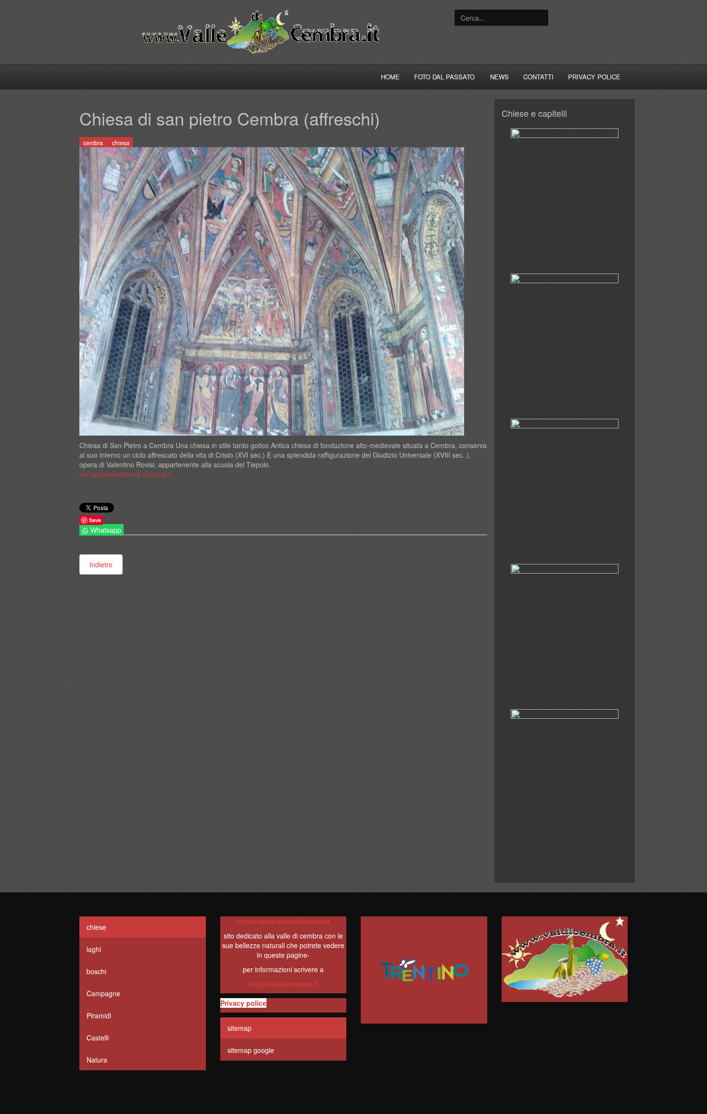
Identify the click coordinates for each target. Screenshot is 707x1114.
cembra (94, 142)
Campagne (103, 993)
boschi (96, 971)
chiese (96, 927)
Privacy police (594, 76)
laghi (94, 949)
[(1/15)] (565, 200)
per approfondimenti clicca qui (125, 474)
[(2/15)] (565, 346)
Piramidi (99, 1015)
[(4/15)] (565, 636)
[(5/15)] (565, 781)
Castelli (98, 1037)
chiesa (120, 142)
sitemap (239, 1028)
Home (390, 76)
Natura (97, 1059)
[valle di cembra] (424, 973)
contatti (538, 76)
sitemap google (250, 1050)
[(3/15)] (565, 491)
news (499, 76)
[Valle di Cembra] (259, 32)
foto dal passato (444, 76)
